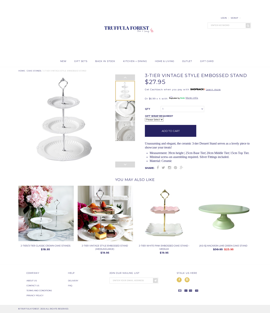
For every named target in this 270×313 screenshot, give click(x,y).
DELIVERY (73, 280)
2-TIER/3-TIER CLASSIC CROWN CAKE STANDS (45, 245)
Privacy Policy (34, 295)
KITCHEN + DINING (135, 61)
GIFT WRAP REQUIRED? (159, 116)
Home (21, 71)
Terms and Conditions (39, 290)
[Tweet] (163, 168)
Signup (234, 18)
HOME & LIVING (164, 61)
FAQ (70, 285)
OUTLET (187, 61)
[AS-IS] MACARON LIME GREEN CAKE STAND (223, 245)
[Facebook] (158, 168)
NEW (63, 61)
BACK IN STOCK (105, 61)
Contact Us (32, 285)
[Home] (128, 55)
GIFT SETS (80, 61)
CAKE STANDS (34, 71)
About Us (31, 280)
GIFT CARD (207, 61)
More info (192, 97)
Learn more (213, 89)
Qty (147, 109)
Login (224, 18)
